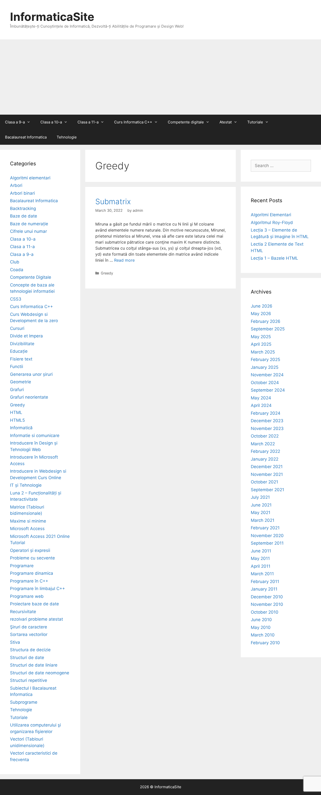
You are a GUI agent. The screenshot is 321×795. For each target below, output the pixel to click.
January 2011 (264, 589)
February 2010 (265, 642)
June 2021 (261, 505)
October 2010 (264, 612)
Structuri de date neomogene (39, 672)
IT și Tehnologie (26, 485)
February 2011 (265, 581)
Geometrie (20, 381)
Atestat (225, 122)
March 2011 (262, 573)
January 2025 (264, 367)
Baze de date (23, 216)
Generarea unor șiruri (31, 374)
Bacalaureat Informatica (26, 137)
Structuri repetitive (28, 680)
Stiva (15, 642)
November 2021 (267, 474)
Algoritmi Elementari (271, 214)
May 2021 (260, 512)
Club (14, 261)
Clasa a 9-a (15, 122)
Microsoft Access (27, 528)
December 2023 (267, 420)
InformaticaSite (52, 17)
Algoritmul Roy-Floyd (272, 222)
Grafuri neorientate (29, 397)
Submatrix (113, 201)
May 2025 (261, 336)
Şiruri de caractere (28, 626)
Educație (19, 351)
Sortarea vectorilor (28, 634)
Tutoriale (255, 122)
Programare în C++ (29, 581)
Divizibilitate (22, 343)
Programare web (27, 596)
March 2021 (262, 520)
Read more (124, 260)
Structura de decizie (30, 649)
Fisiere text (21, 359)
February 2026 (265, 321)
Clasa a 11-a (88, 122)
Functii (16, 366)
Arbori (16, 185)
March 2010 (263, 634)
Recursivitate (23, 611)
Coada (16, 269)
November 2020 (267, 535)
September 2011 (267, 543)
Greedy (107, 273)
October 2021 (264, 481)
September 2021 (267, 489)
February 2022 (265, 451)
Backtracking (23, 208)
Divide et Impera (26, 335)
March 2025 (263, 351)
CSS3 (15, 299)
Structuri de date (27, 657)
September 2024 (268, 390)
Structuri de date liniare (33, 665)
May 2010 (261, 627)
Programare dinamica (31, 573)
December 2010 (267, 596)
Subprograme (23, 702)
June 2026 (261, 306)
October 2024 (265, 382)
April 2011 (260, 566)
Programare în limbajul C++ (37, 588)
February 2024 (265, 413)
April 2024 (261, 405)
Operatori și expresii (30, 550)
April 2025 (261, 344)
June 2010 (261, 619)
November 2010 (267, 604)
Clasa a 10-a (51, 122)
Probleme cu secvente (32, 557)
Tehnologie (67, 137)
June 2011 (261, 550)
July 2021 (260, 497)
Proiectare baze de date (34, 603)
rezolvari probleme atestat (36, 619)
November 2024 (267, 374)
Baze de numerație (29, 223)
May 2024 (261, 397)
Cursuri (17, 328)
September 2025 (268, 328)
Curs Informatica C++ (133, 122)
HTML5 (17, 420)
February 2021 (265, 527)
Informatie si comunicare (34, 435)
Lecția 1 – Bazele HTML (274, 258)
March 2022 (263, 443)
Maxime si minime (28, 521)
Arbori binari (22, 193)
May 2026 (261, 313)
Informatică (21, 427)
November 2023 (267, 428)
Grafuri (17, 389)
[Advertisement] (160, 77)
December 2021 (267, 466)
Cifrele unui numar (28, 231)
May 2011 (260, 558)
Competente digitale (186, 122)
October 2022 (265, 436)
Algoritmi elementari (30, 177)
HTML (16, 412)
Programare (22, 565)
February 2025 (265, 359)
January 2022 (264, 459)
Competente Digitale (30, 277)
